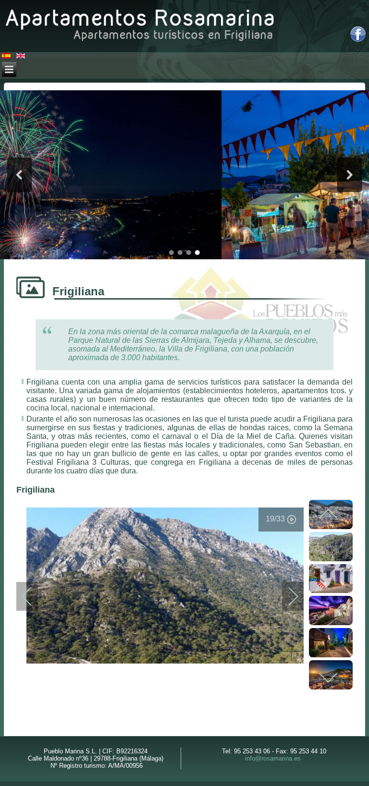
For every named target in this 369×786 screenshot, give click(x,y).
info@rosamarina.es (273, 758)
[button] (19, 174)
